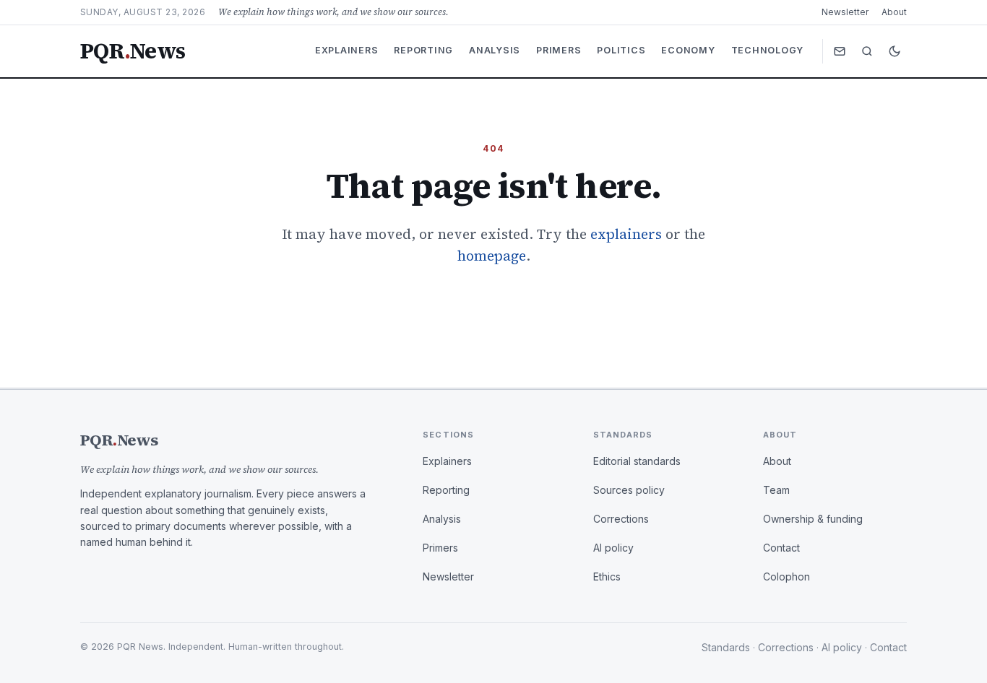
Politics (621, 50)
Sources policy (629, 490)
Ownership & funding (813, 519)
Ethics (607, 576)
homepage (491, 255)
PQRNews (132, 51)
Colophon (786, 576)
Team (776, 490)
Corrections (621, 519)
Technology (767, 50)
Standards (726, 647)
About (894, 11)
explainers (626, 234)
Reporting (423, 50)
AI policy (613, 547)
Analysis (494, 50)
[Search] (867, 51)
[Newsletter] (839, 51)
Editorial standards (637, 461)
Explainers (347, 50)
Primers (558, 50)
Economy (688, 50)
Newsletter (845, 11)
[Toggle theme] (894, 51)
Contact (781, 547)
